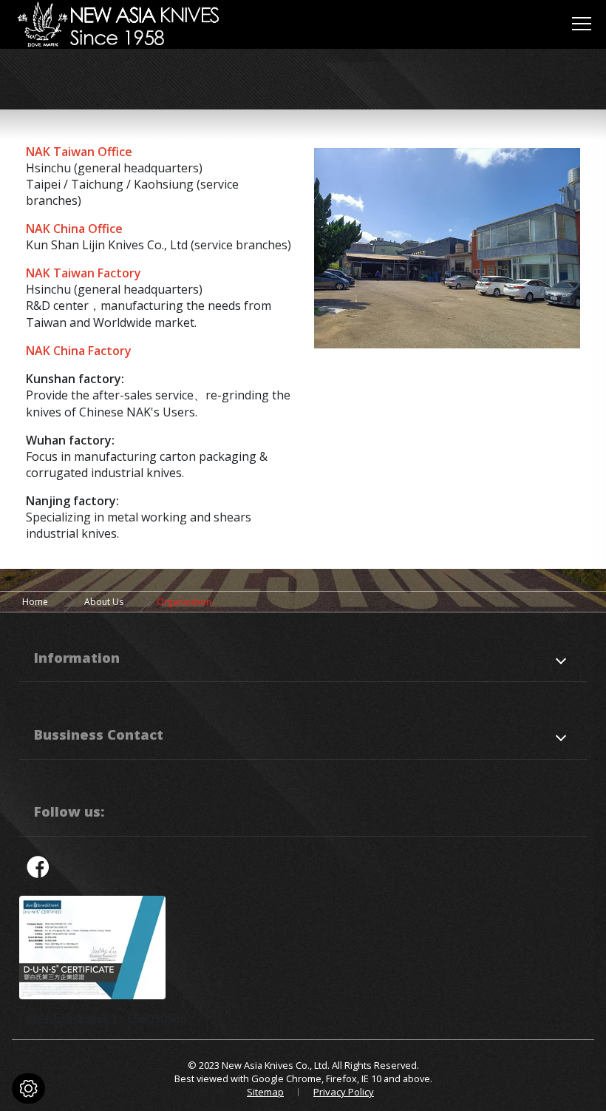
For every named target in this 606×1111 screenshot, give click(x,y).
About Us (103, 601)
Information (77, 657)
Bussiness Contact (98, 734)
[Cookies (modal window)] (28, 1088)
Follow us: (69, 811)
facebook (37, 866)
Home (35, 601)
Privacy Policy (343, 1091)
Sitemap (265, 1091)
